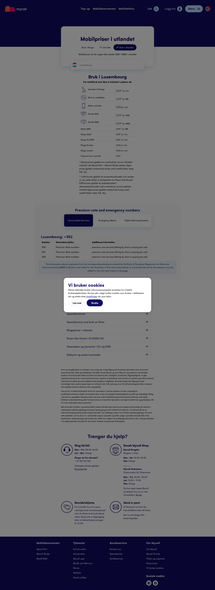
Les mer (77, 302)
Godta (94, 302)
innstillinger (91, 296)
